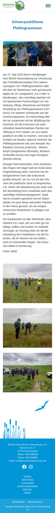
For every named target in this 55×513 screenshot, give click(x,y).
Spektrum (27, 480)
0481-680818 (31, 454)
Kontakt (27, 489)
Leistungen (27, 483)
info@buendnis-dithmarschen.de (31, 461)
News (27, 493)
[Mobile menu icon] (48, 6)
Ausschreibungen (27, 486)
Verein (27, 476)
